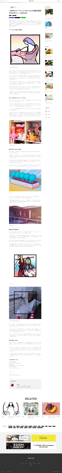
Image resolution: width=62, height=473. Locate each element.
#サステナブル (34, 427)
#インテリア (18, 426)
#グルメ (39, 426)
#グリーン (30, 427)
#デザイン (50, 426)
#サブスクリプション (40, 427)
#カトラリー (25, 427)
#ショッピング (10, 426)
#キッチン (22, 426)
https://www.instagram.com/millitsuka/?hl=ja (15, 375)
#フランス (43, 426)
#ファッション (30, 426)
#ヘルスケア (35, 426)
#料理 (14, 426)
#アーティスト (14, 15)
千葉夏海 (18, 384)
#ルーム (14, 427)
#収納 (17, 427)
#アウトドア (21, 427)
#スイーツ (26, 426)
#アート (10, 15)
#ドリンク (54, 426)
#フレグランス (10, 427)
